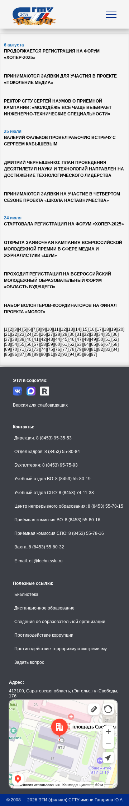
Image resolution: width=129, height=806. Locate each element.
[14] (77, 329)
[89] (36, 354)
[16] (92, 329)
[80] (86, 349)
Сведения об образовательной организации (59, 621)
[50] (100, 339)
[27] (50, 334)
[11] (56, 329)
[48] (86, 339)
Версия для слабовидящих (40, 405)
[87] (21, 354)
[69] (7, 349)
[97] (93, 354)
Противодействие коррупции (43, 635)
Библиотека (26, 594)
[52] (115, 339)
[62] (72, 344)
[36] (115, 334)
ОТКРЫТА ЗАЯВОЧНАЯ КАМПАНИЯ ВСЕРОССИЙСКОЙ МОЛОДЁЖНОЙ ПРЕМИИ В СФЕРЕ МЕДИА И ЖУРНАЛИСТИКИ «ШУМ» (63, 249)
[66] (100, 344)
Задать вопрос (29, 662)
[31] (79, 334)
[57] (36, 344)
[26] (43, 334)
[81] (93, 349)
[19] (113, 329)
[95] (79, 354)
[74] (43, 349)
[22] (14, 334)
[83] (107, 349)
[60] (57, 344)
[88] (29, 354)
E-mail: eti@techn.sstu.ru (38, 560)
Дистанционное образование (44, 608)
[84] (115, 349)
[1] (6, 329)
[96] (86, 354)
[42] (43, 339)
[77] (64, 349)
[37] (7, 339)
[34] (100, 334)
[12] (63, 329)
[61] (64, 344)
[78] (72, 349)
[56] (29, 344)
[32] (86, 334)
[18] (106, 329)
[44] (57, 339)
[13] (70, 329)
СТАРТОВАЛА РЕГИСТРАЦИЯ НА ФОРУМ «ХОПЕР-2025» (64, 224)
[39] (21, 339)
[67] (107, 344)
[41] (36, 339)
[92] (57, 354)
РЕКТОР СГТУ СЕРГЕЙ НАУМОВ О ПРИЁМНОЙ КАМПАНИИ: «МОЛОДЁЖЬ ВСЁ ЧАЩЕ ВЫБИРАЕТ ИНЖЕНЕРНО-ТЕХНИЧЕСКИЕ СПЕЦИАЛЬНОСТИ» (57, 107)
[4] (20, 329)
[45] (64, 339)
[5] (25, 329)
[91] (50, 354)
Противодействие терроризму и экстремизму (60, 648)
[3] (15, 329)
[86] (14, 354)
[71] (21, 349)
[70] (14, 349)
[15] (85, 329)
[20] (120, 329)
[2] (11, 329)
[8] (39, 329)
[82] (100, 349)
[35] (107, 334)
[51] (107, 339)
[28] (57, 334)
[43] (50, 339)
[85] (7, 354)
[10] (49, 329)
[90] (43, 354)
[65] (93, 344)
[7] (34, 329)
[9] (43, 329)
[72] (29, 349)
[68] (115, 344)
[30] (72, 334)
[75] (50, 349)
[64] (86, 344)
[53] (7, 344)
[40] (29, 339)
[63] (79, 344)
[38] (14, 339)
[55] (21, 344)
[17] (99, 329)
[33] (93, 334)
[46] (72, 339)
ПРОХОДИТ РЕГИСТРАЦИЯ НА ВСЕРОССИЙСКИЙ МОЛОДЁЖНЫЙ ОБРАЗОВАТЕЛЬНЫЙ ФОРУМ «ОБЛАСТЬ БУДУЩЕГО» (57, 280)
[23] (21, 334)
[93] (64, 354)
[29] (64, 334)
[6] (29, 329)
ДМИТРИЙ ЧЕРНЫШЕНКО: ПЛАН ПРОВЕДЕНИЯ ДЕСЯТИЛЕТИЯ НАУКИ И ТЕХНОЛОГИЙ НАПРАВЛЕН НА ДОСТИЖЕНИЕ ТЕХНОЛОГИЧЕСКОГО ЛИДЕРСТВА (64, 169)
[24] (29, 334)
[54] (14, 344)
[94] (72, 354)
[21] (7, 334)
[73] (36, 349)
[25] (36, 334)
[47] (79, 339)
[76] (57, 349)
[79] (79, 349)
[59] (50, 344)
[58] (43, 344)
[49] (93, 339)
